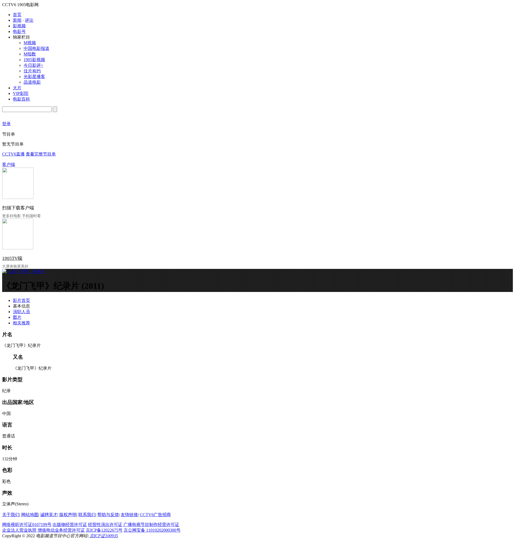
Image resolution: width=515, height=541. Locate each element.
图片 (17, 317)
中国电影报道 (36, 48)
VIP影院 (20, 93)
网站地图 (29, 514)
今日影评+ (33, 65)
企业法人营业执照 (19, 530)
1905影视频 (34, 59)
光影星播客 (34, 76)
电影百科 (21, 99)
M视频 (30, 42)
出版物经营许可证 (70, 524)
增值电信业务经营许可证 (61, 530)
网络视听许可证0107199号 (27, 524)
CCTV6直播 (13, 154)
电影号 (19, 31)
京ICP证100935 (104, 535)
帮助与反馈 (108, 514)
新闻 (17, 20)
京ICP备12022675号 (104, 530)
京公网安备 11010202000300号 (152, 530)
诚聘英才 (48, 514)
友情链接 (129, 514)
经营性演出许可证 (105, 524)
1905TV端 (12, 258)
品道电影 (32, 82)
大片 (17, 88)
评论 (29, 20)
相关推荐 (21, 323)
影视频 (19, 26)
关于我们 (10, 514)
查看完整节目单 (41, 154)
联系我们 (86, 514)
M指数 (30, 54)
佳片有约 (32, 71)
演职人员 (21, 311)
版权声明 (67, 514)
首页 (17, 14)
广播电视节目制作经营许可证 (151, 524)
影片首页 (21, 300)
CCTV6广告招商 (155, 514)
